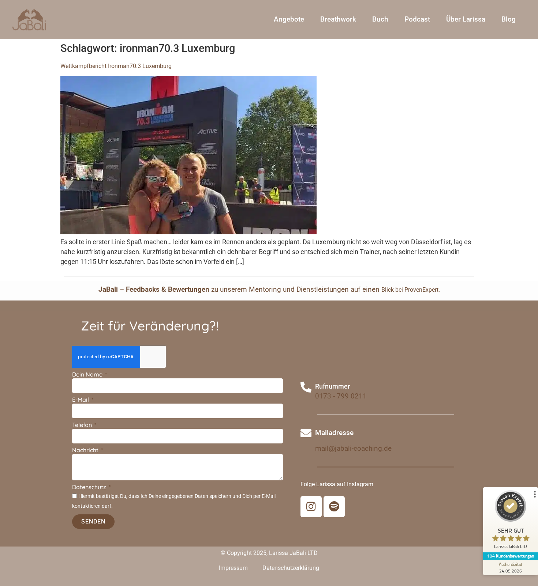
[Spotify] (334, 506)
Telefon (82, 425)
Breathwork (338, 19)
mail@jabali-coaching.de (353, 448)
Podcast (417, 19)
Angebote (289, 19)
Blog (508, 19)
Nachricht (86, 450)
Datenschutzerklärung (290, 567)
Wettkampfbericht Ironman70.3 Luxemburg (116, 66)
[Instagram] (311, 506)
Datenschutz (90, 487)
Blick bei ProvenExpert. (410, 289)
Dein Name (88, 374)
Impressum (233, 567)
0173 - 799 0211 (341, 396)
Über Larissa (465, 19)
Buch (380, 19)
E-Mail (81, 400)
